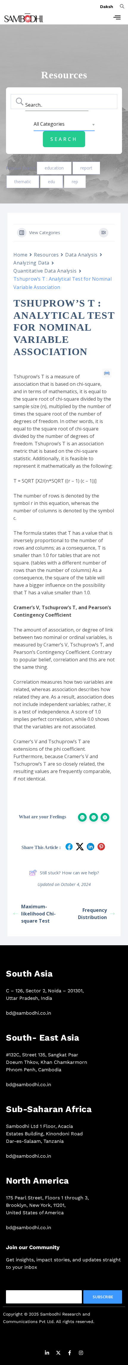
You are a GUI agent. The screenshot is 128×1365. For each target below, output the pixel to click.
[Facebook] (70, 1354)
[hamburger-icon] (117, 17)
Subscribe (103, 1296)
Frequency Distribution (92, 914)
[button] (122, 6)
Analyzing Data (31, 262)
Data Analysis (81, 254)
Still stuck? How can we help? (69, 873)
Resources (46, 254)
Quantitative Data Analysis (45, 271)
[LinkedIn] (47, 1354)
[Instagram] (81, 1354)
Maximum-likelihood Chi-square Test (38, 913)
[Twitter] (58, 1354)
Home (20, 254)
